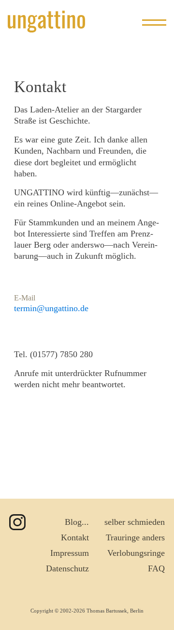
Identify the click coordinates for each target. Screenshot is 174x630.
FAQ (156, 568)
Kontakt (75, 537)
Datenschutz (67, 568)
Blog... (77, 522)
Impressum (69, 553)
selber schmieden (134, 522)
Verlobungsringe (136, 553)
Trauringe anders (135, 537)
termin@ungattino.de (51, 308)
